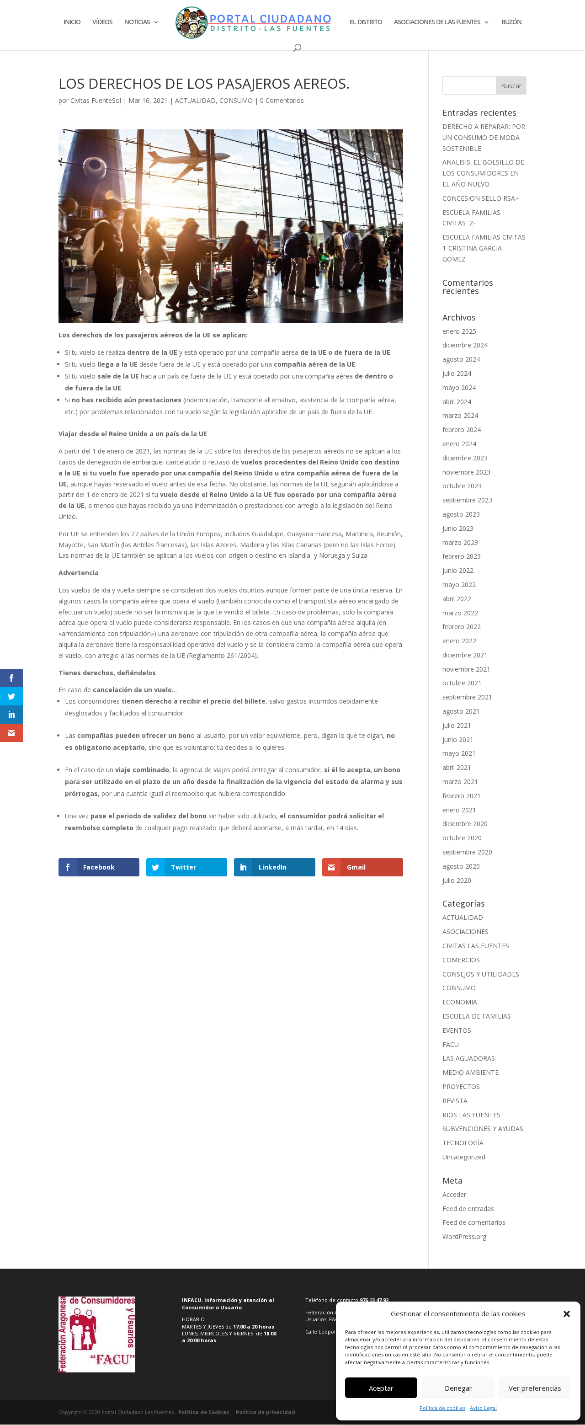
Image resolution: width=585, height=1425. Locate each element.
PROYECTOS (461, 1086)
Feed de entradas (468, 1208)
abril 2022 (456, 598)
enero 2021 (459, 810)
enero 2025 (459, 331)
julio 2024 (456, 373)
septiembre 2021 (467, 697)
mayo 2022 (459, 584)
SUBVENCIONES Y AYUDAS (482, 1128)
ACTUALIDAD (195, 100)
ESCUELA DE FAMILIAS (476, 1016)
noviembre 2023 (466, 472)
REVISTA (455, 1100)
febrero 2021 (461, 795)
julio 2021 (456, 725)
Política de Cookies (203, 1412)
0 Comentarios (282, 100)
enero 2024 (459, 443)
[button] (566, 1313)
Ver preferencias (535, 1388)
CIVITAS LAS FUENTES (475, 945)
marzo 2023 (460, 542)
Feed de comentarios (473, 1222)
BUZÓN (511, 22)
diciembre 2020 (465, 823)
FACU (450, 1044)
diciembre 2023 (465, 458)
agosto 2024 (461, 359)
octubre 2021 (462, 682)
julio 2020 (456, 880)
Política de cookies (442, 1407)
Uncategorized (463, 1157)
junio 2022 (457, 570)
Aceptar (381, 1388)
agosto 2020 (461, 866)
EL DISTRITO (366, 22)
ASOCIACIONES (465, 931)
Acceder (454, 1194)
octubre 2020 (462, 837)
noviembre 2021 (466, 669)
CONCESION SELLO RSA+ (480, 198)
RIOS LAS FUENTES (471, 1114)
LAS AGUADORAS (468, 1058)
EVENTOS (456, 1030)
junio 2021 (457, 739)
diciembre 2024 (465, 345)
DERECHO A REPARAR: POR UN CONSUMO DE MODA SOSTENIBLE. (483, 137)
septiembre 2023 (467, 500)
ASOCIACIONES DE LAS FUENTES (437, 22)
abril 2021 (456, 767)
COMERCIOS (461, 959)
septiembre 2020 (467, 852)
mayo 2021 (459, 753)
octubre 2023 (462, 485)
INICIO (72, 22)
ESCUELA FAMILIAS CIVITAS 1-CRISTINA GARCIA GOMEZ (484, 248)
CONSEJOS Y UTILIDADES (480, 974)
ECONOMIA (459, 1002)
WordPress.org (464, 1236)
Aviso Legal (483, 1407)
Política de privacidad (265, 1412)
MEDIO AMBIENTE (470, 1072)
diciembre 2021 (465, 655)
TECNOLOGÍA (463, 1142)
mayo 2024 (459, 387)
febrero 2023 (461, 556)
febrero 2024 (461, 429)
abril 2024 (456, 401)
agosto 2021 (461, 711)
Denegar (458, 1388)
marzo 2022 (460, 612)
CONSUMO (236, 100)
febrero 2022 (461, 626)
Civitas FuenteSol (95, 100)
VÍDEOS (102, 22)
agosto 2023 (461, 514)
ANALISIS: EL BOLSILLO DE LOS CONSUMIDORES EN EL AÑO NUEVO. (483, 173)
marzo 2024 (460, 415)
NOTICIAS (137, 22)
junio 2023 (457, 528)
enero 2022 (459, 640)
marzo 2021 (460, 781)
